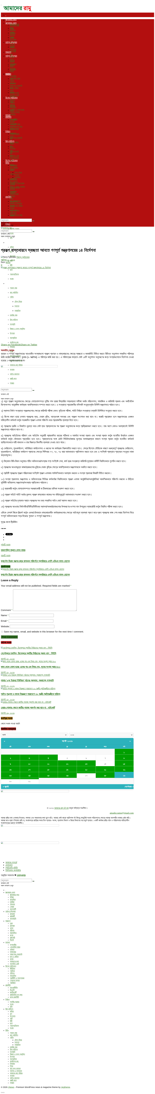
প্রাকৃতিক (17, 310)
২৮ (105, 775)
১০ (29, 764)
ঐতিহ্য (12, 174)
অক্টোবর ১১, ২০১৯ (8, 259)
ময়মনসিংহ (13, 64)
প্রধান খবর (13, 288)
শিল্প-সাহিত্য (9, 242)
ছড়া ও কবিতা (14, 88)
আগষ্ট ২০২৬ (67, 741)
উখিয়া (12, 28)
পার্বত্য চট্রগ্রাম (11, 42)
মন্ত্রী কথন (13, 213)
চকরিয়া (12, 33)
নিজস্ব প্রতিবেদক (23, 257)
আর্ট (11, 151)
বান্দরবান (12, 45)
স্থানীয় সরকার (14, 229)
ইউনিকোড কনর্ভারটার (13, 870)
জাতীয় (8, 262)
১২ (67, 764)
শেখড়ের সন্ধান (15, 112)
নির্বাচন (7, 131)
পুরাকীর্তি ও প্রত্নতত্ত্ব (17, 183)
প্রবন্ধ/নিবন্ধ (14, 274)
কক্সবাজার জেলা (10, 19)
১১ (48, 764)
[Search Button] (33, 231)
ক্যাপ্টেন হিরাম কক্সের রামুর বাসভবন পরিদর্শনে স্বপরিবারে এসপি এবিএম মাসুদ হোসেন (35, 574)
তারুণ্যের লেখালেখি (16, 138)
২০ (86, 769)
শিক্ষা (11, 199)
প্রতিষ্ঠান (13, 114)
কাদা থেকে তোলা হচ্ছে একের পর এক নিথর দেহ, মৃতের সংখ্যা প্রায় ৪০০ (30, 666)
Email (4, 621)
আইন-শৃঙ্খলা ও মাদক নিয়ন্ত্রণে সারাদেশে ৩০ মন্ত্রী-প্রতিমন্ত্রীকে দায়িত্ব (30, 694)
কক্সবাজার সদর (14, 25)
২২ (124, 769)
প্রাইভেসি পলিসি (11, 867)
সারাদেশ (8, 52)
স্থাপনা (17, 306)
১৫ (124, 764)
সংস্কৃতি (12, 324)
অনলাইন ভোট (14, 156)
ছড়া (11, 270)
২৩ (10, 775)
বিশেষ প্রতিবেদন (11, 97)
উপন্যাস (12, 148)
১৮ (48, 769)
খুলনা (11, 59)
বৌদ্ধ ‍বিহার (18, 301)
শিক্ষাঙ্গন (12, 347)
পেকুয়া (12, 37)
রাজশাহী (12, 69)
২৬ (67, 775)
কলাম (11, 90)
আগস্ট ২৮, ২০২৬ (8, 658)
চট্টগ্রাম (12, 57)
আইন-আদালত (14, 210)
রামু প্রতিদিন (14, 292)
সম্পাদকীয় (13, 76)
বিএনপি (12, 122)
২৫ (48, 775)
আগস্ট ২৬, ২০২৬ (8, 713)
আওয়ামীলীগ (14, 119)
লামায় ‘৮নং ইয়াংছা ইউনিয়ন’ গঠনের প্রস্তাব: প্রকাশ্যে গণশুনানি (27, 680)
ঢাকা (11, 54)
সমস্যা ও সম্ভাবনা (16, 203)
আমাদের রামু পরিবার (16, 206)
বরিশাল (12, 62)
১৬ (10, 769)
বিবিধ (7, 283)
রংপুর (11, 66)
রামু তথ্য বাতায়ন (15, 201)
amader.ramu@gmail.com (122, 813)
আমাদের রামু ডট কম (61, 808)
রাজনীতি (8, 117)
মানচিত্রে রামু (14, 342)
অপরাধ (12, 208)
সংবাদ (12, 279)
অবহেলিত (13, 107)
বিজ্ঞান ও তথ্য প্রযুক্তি (17, 329)
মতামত (7, 73)
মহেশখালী (13, 51)
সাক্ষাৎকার (13, 83)
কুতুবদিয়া (13, 30)
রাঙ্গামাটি (12, 47)
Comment (6, 610)
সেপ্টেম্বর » (129, 786)
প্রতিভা (12, 102)
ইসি (11, 238)
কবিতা (12, 247)
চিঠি (11, 265)
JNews (11, 1087)
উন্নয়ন (12, 333)
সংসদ (12, 233)
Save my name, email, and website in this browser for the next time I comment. (44, 631)
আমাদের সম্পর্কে (11, 862)
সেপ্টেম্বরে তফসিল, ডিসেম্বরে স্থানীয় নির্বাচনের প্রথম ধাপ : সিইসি (28, 653)
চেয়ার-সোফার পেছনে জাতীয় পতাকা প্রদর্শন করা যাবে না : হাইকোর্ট (28, 707)
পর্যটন (12, 297)
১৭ (29, 769)
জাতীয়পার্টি (13, 124)
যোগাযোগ (8, 865)
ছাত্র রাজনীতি (14, 129)
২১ (105, 769)
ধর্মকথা (12, 81)
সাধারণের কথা (14, 151)
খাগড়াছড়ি (13, 49)
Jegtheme (65, 1087)
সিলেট (12, 71)
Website (5, 626)
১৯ (67, 769)
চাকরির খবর (13, 315)
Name (5, 615)
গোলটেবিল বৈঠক (15, 78)
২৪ (29, 775)
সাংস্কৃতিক (13, 338)
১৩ (86, 764)
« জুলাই (6, 786)
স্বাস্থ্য (12, 215)
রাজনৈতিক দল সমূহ (16, 215)
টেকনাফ (12, 35)
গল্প (11, 146)
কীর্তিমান (12, 100)
